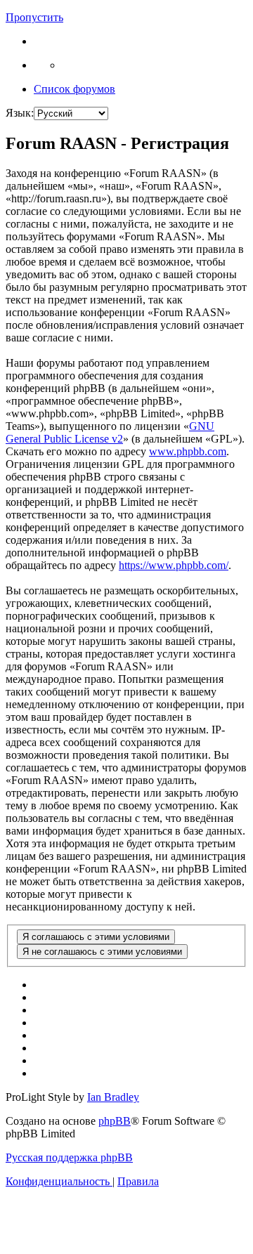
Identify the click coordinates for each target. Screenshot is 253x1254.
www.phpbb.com (187, 451)
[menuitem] (59, 1181)
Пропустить (34, 17)
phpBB (114, 1121)
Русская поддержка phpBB (69, 1157)
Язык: (20, 113)
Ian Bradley (113, 1097)
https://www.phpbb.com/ (173, 565)
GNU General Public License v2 (110, 432)
